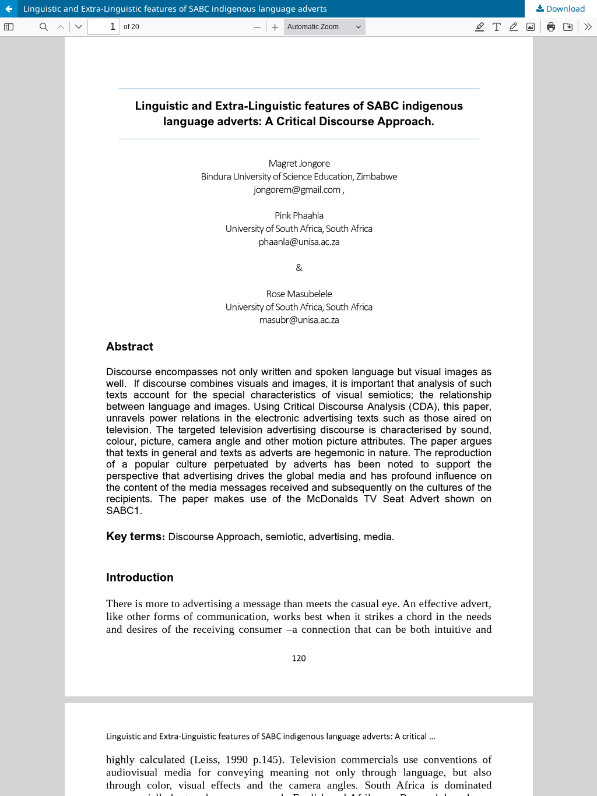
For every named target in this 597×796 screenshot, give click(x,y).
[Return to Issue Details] (8, 8)
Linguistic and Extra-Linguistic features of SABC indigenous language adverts (175, 8)
